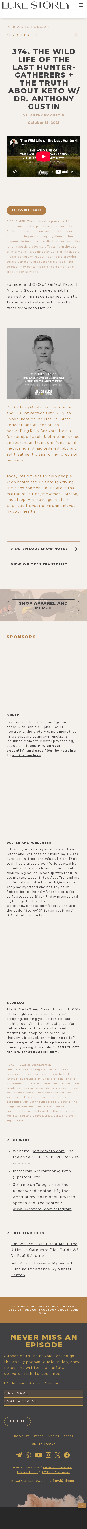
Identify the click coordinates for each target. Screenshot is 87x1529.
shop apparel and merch (43, 605)
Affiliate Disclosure (56, 1472)
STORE (38, 1436)
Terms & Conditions (57, 1467)
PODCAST (21, 1436)
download (26, 210)
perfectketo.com (48, 1151)
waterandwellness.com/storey (34, 906)
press (68, 1436)
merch (53, 1436)
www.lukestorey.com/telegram (42, 1209)
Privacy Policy (27, 1472)
